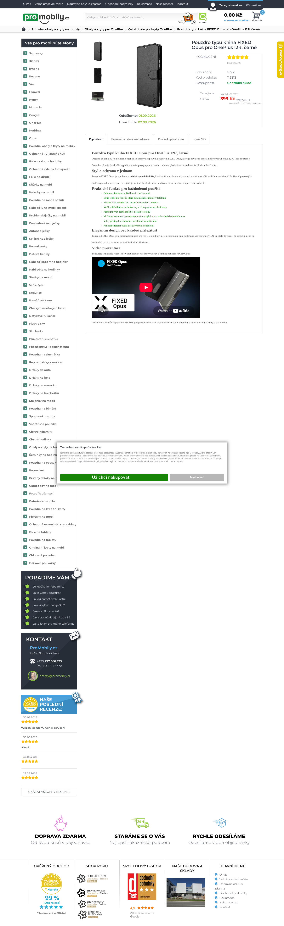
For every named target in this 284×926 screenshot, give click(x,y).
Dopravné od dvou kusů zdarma (130, 139)
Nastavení (197, 477)
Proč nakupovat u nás (171, 139)
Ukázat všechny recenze (49, 792)
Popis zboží (95, 139)
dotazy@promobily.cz (55, 676)
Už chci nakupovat (114, 477)
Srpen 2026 (199, 139)
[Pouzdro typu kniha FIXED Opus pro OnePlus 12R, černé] (149, 75)
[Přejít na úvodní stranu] (46, 18)
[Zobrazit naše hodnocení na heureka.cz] (51, 914)
